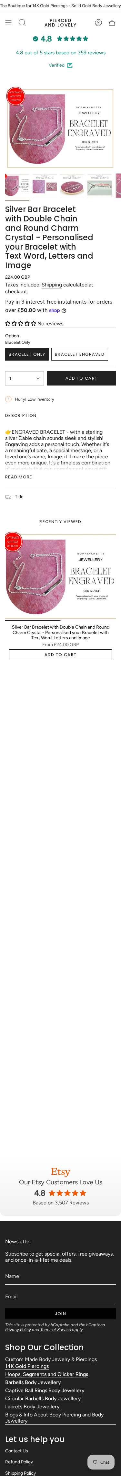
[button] (21, 323)
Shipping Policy (20, 1473)
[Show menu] (8, 23)
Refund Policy (19, 1462)
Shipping (52, 285)
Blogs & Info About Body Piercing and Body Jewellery (54, 1418)
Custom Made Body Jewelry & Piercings (51, 1359)
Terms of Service (55, 1329)
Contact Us (16, 1451)
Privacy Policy (18, 1329)
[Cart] (112, 23)
